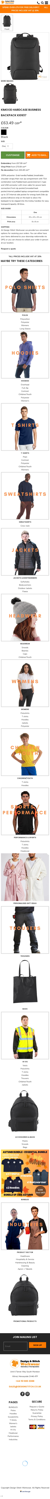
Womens (25, 325)
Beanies (25, 650)
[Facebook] (22, 1394)
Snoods (25, 647)
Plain (25, 457)
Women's (25, 400)
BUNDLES (13, 1407)
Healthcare (25, 1256)
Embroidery (6, 163)
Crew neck (25, 526)
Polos (13, 1410)
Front (7, 29)
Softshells (25, 581)
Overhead (25, 384)
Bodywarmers (25, 585)
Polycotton (25, 319)
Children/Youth (25, 394)
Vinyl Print (5, 166)
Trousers (25, 1078)
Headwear (25, 851)
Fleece (25, 591)
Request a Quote (37, 1406)
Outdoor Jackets (25, 588)
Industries (13, 1439)
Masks (25, 1141)
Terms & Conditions (36, 1419)
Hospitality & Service (25, 1259)
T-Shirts (13, 1420)
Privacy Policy (37, 1416)
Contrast (25, 391)
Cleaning (25, 1266)
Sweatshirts (13, 1417)
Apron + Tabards (25, 1269)
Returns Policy (37, 1410)
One (4, 146)
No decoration (7, 170)
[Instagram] (27, 1394)
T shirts (25, 716)
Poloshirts (25, 713)
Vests (25, 1065)
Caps (25, 654)
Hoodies (25, 719)
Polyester (25, 322)
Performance (13, 1436)
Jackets (25, 723)
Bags (25, 1147)
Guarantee (36, 1413)
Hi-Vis (13, 1429)
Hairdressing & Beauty (25, 1262)
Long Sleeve (25, 328)
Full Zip (25, 388)
